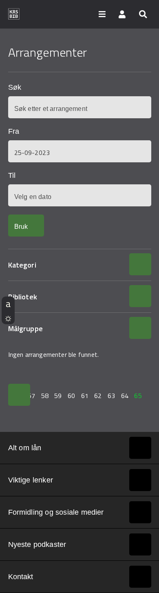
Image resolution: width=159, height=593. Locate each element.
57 (31, 395)
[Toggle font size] (8, 303)
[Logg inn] (122, 14)
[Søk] (143, 14)
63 (111, 395)
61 (84, 395)
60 (71, 395)
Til (11, 175)
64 (124, 395)
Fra (13, 131)
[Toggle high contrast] (8, 317)
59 (58, 395)
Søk (14, 87)
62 (98, 395)
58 (45, 395)
